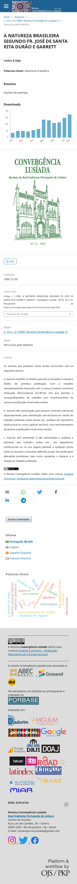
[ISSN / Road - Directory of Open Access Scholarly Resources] (53, 764)
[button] (11, 492)
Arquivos (19, 17)
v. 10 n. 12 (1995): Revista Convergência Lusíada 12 (32, 20)
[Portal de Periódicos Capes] (24, 736)
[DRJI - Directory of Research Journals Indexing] (33, 752)
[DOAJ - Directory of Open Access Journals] (50, 752)
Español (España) (20, 552)
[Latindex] (21, 774)
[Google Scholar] (53, 736)
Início (7, 17)
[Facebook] (35, 843)
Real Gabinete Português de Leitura (31, 816)
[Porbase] (23, 703)
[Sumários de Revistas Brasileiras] (21, 785)
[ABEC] (22, 676)
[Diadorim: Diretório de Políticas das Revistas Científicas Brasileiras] (18, 725)
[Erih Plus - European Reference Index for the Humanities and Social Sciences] (48, 774)
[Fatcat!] (17, 764)
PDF (11, 261)
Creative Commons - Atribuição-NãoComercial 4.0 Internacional (33, 652)
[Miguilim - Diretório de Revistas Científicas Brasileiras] (44, 725)
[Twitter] (23, 843)
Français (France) (20, 558)
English (14, 547)
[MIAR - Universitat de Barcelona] (21, 793)
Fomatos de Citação (17, 314)
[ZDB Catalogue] (31, 764)
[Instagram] (12, 843)
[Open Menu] (6, 6)
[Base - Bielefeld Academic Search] (48, 785)
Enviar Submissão (18, 519)
